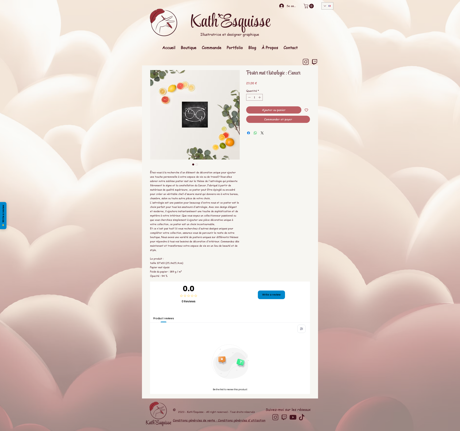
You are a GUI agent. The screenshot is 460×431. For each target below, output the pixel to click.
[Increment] (260, 97)
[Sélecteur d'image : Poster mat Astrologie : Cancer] (193, 164)
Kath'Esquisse (230, 22)
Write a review (271, 294)
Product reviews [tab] (163, 318)
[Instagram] (305, 61)
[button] (309, 6)
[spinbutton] (254, 97)
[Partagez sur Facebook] (248, 133)
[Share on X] (262, 133)
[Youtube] (292, 417)
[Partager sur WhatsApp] (255, 133)
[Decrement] (249, 97)
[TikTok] (301, 417)
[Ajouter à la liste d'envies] (306, 110)
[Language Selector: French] (327, 6)
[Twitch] (314, 61)
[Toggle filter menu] (301, 329)
